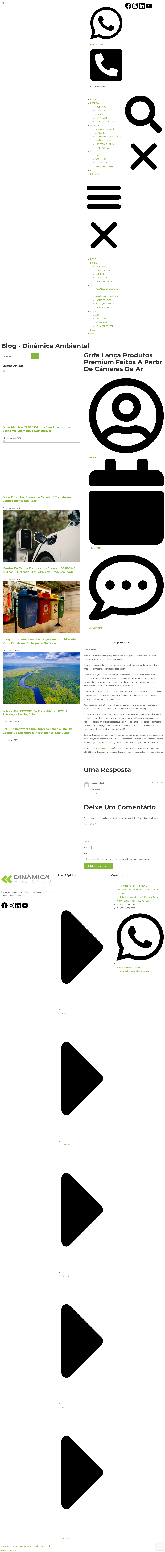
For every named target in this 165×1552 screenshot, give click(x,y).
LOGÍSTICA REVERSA (104, 140)
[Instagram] (135, 6)
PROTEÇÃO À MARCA (104, 144)
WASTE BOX (100, 159)
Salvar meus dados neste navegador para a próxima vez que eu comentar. (117, 859)
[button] (103, 216)
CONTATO (94, 174)
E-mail (87, 847)
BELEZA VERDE (102, 162)
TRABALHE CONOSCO (105, 121)
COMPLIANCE (101, 118)
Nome (87, 841)
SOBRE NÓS (100, 107)
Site (85, 853)
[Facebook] (128, 6)
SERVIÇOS (94, 125)
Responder (95, 794)
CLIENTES (99, 114)
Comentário (90, 824)
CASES (93, 151)
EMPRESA (94, 103)
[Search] (35, 356)
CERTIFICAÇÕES (102, 110)
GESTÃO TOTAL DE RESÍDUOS (108, 136)
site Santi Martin (100, 748)
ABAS (97, 155)
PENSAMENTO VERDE (105, 166)
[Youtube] (149, 6)
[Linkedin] (142, 6)
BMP (31, 1546)
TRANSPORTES (102, 148)
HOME (93, 99)
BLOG (92, 170)
